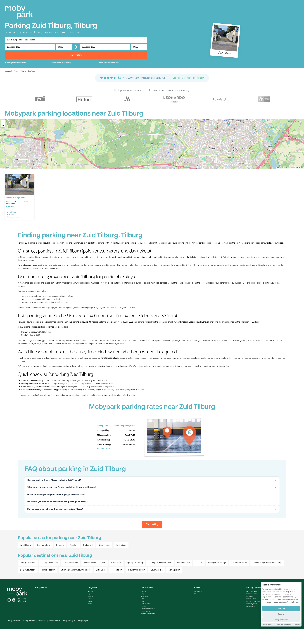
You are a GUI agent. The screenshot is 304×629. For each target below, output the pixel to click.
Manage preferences (281, 620)
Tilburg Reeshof (48, 570)
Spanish (90, 596)
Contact (297, 625)
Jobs (142, 599)
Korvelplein (116, 562)
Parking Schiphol (82, 621)
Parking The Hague (68, 621)
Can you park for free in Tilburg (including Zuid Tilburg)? (54, 480)
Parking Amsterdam (14, 621)
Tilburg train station (136, 570)
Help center (144, 596)
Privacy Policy (267, 625)
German (90, 591)
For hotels (249, 596)
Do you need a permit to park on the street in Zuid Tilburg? (55, 509)
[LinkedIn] (19, 600)
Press (143, 601)
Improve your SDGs (252, 604)
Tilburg (23, 71)
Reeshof (73, 545)
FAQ (194, 594)
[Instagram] (24, 600)
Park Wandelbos (71, 562)
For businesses (251, 594)
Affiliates (144, 606)
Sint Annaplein (183, 562)
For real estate (251, 599)
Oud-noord (88, 545)
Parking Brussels (54, 621)
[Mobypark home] (19, 12)
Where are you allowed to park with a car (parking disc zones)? (57, 502)
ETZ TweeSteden (27, 570)
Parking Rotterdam (29, 621)
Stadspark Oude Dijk (217, 562)
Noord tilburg (104, 545)
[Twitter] (14, 600)
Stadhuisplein (157, 570)
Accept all (281, 608)
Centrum (60, 545)
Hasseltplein (116, 570)
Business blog (251, 606)
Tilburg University (27, 562)
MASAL (199, 562)
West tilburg (25, 545)
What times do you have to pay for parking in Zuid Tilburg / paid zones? (61, 487)
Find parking (76, 55)
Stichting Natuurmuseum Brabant (75, 570)
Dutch (90, 604)
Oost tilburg (121, 545)
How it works (197, 591)
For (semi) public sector (254, 601)
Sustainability (145, 604)
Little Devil (100, 570)
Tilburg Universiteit (49, 562)
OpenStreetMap (290, 167)
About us (144, 591)
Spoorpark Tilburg (135, 562)
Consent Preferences (148, 614)
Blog (142, 594)
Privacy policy (145, 611)
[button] (152, 144)
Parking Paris (42, 621)
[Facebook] (9, 600)
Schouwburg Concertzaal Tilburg (267, 562)
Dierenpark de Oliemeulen (160, 562)
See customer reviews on (188, 78)
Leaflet (280, 167)
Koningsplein (174, 570)
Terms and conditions (148, 609)
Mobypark (8, 71)
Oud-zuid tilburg (43, 545)
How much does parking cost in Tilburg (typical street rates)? (56, 495)
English (90, 594)
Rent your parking (252, 591)
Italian (90, 601)
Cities (16, 71)
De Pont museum (239, 562)
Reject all (281, 614)
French (90, 599)
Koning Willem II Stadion (94, 562)
